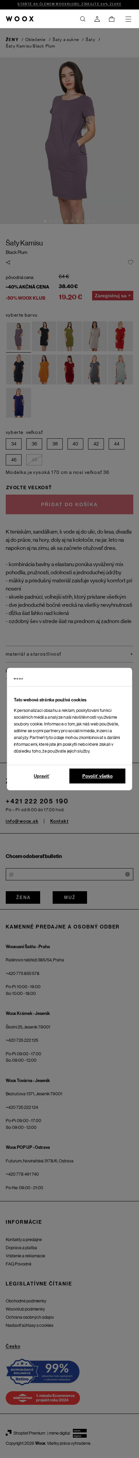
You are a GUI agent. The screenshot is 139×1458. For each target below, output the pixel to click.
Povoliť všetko (97, 776)
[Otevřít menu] (128, 19)
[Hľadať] (82, 19)
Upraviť (41, 776)
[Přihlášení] (97, 19)
